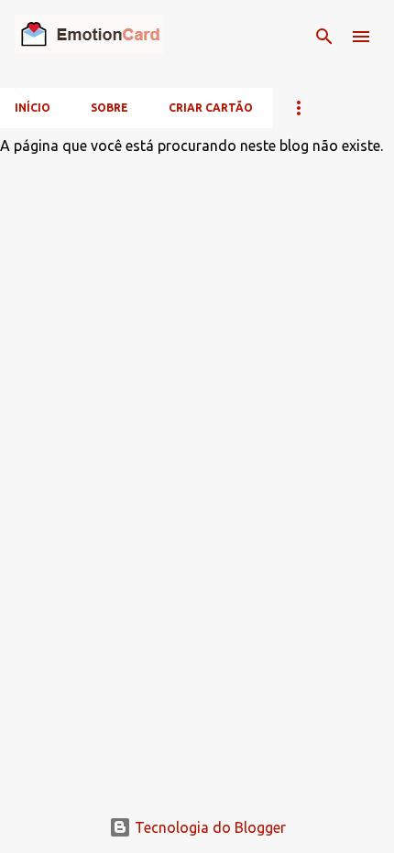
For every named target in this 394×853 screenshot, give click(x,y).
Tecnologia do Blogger (208, 827)
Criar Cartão (211, 107)
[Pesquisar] (324, 37)
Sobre (109, 107)
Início (32, 107)
